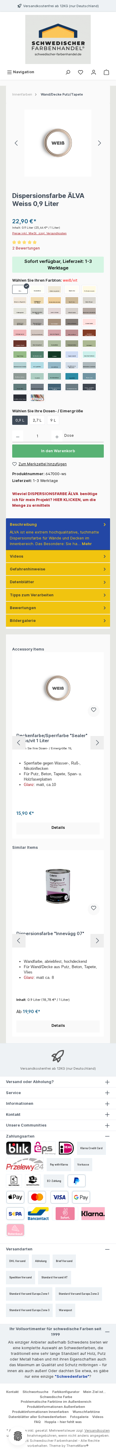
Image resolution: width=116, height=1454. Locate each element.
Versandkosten (97, 1430)
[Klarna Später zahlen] (93, 1213)
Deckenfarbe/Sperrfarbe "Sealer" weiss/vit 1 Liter (51, 738)
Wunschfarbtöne (86, 1412)
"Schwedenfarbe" (72, 1376)
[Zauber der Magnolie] (54, 332)
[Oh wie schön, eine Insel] (54, 300)
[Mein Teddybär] (54, 322)
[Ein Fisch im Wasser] (54, 376)
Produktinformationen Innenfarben (40, 1412)
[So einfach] (37, 376)
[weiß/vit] (20, 289)
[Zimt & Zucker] (72, 300)
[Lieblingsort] (89, 343)
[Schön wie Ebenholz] (72, 322)
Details (58, 827)
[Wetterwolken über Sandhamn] (89, 365)
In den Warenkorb (58, 451)
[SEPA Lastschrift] (15, 1213)
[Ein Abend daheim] (20, 376)
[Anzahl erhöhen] (56, 436)
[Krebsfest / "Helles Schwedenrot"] (89, 332)
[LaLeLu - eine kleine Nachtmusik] (89, 387)
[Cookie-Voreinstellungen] (18, 1436)
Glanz (29, 784)
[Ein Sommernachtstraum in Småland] (54, 387)
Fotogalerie (79, 1417)
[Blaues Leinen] (89, 376)
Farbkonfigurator (65, 1392)
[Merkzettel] (80, 72)
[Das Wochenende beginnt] (37, 387)
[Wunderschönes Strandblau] (20, 365)
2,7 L (37, 420)
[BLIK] (18, 1148)
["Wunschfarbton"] (37, 397)
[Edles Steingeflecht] (37, 343)
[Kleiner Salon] (20, 387)
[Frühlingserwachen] (20, 332)
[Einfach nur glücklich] (54, 289)
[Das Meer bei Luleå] (37, 354)
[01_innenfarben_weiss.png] (57, 143)
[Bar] (33, 1181)
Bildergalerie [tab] (23, 620)
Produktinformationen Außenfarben (56, 1407)
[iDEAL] (66, 1148)
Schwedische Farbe (56, 1397)
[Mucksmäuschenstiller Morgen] (37, 311)
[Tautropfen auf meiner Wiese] (20, 322)
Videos (98, 1417)
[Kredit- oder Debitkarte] (48, 1197)
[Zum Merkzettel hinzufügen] (94, 711)
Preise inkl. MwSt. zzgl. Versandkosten (39, 233)
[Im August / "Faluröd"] (20, 343)
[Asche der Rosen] (72, 332)
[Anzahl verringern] (17, 436)
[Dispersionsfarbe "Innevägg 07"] (58, 886)
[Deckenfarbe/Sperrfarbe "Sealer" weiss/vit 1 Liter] (58, 688)
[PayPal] (76, 1181)
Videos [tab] (16, 556)
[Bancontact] (38, 1213)
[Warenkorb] (106, 72)
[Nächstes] (99, 143)
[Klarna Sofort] (65, 1213)
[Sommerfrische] (54, 365)
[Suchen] (67, 72)
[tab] (58, 534)
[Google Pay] (81, 1197)
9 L (53, 420)
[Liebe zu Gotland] (54, 311)
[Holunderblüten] (37, 289)
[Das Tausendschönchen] (37, 332)
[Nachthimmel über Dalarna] (20, 397)
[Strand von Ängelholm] (20, 300)
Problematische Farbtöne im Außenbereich (56, 1402)
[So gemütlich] (72, 376)
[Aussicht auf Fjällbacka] (89, 354)
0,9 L (19, 420)
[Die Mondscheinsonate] (89, 289)
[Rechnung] (14, 1181)
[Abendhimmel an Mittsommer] (72, 365)
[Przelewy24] (25, 1164)
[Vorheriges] (16, 143)
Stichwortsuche (35, 1392)
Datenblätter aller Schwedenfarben (37, 1417)
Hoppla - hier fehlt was (63, 1422)
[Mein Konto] (93, 72)
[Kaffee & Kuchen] (72, 311)
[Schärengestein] (20, 311)
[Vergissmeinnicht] (72, 354)
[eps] (45, 1148)
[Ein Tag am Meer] (37, 365)
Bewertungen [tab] (23, 608)
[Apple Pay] (15, 1197)
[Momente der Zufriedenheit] (89, 311)
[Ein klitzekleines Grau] (72, 387)
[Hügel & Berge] (20, 354)
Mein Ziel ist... (94, 1392)
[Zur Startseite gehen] (58, 39)
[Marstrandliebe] (54, 343)
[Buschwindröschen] (72, 343)
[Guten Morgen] (89, 300)
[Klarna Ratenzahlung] (15, 1230)
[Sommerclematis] (89, 322)
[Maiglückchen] (72, 289)
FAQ (37, 1422)
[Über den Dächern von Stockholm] (37, 322)
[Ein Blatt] (54, 354)
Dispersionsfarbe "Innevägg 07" (50, 933)
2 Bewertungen (26, 248)
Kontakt (12, 1392)
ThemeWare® (77, 1446)
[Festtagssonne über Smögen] (37, 300)
